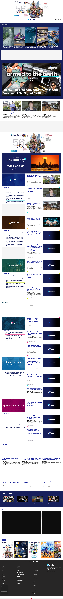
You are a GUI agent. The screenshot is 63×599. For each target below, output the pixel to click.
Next (60, 80)
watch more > (59, 508)
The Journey (35, 22)
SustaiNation (54, 22)
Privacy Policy (58, 596)
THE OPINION (44, 22)
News (7, 22)
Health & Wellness (21, 22)
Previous (3, 80)
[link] (8, 36)
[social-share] (53, 19)
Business (11, 22)
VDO (39, 22)
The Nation (10, 596)
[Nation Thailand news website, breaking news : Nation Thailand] (31, 19)
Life (15, 22)
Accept (4, 591)
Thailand (49, 22)
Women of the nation (28, 22)
